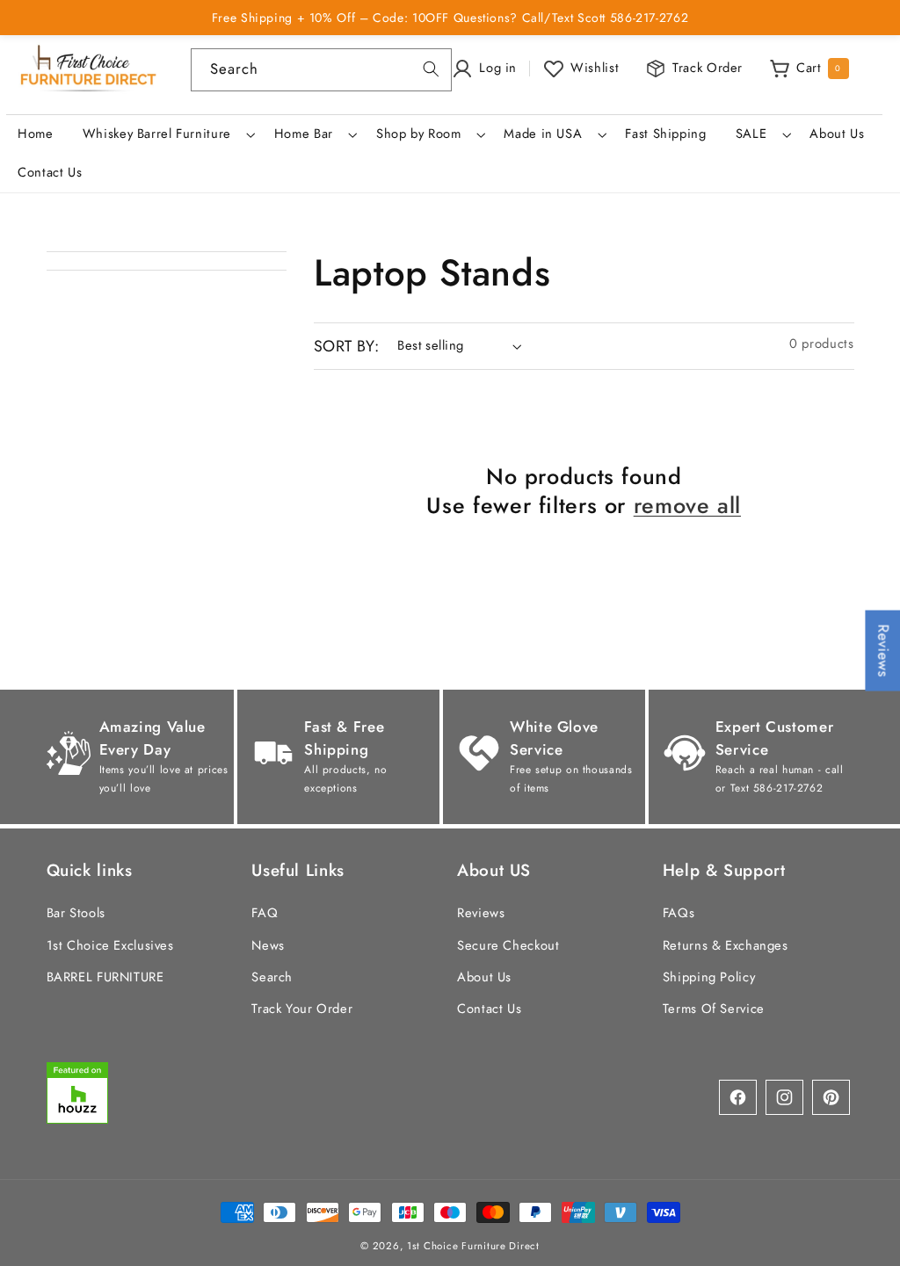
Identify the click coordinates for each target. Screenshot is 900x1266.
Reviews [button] (883, 650)
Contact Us (489, 1008)
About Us (484, 977)
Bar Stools (76, 912)
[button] (167, 134)
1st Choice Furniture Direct (473, 1246)
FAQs (679, 912)
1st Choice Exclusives (110, 945)
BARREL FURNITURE (105, 977)
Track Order (707, 67)
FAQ (264, 912)
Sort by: (346, 346)
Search (272, 977)
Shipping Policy (709, 977)
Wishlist (594, 67)
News (268, 945)
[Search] (430, 69)
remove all (687, 505)
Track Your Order (301, 1008)
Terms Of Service (714, 1008)
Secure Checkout (508, 945)
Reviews (480, 912)
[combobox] (322, 69)
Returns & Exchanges (725, 945)
